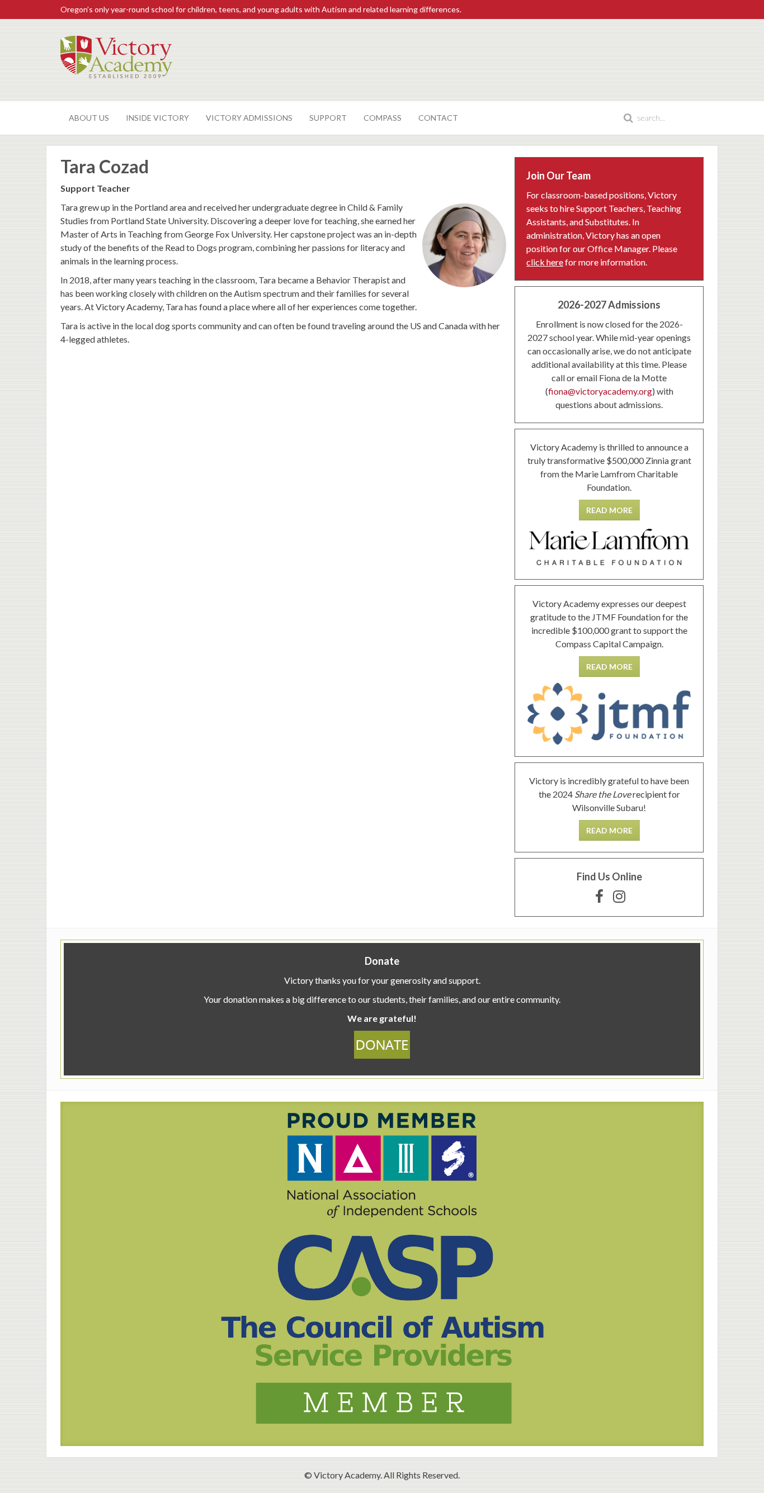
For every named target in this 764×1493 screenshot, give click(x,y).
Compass (383, 117)
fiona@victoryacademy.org (600, 391)
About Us (89, 117)
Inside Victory (157, 117)
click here (544, 262)
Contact (438, 117)
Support (328, 117)
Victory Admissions (249, 117)
